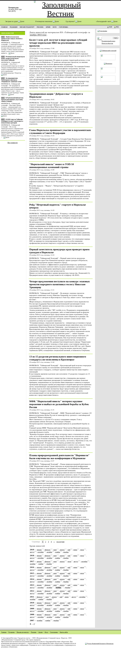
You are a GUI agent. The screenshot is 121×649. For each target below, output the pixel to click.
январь (39, 550)
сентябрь (40, 552)
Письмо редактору (23, 632)
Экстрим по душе (11, 21)
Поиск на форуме (107, 43)
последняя (60, 542)
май (69, 550)
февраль (47, 550)
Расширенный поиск (108, 41)
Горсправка (54, 632)
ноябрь (57, 552)
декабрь (66, 552)
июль (82, 550)
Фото (46, 632)
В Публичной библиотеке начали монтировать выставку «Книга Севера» (12, 99)
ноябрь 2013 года (38, 35)
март (55, 550)
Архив (40, 632)
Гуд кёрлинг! (70, 21)
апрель (62, 550)
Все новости (13, 143)
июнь (75, 550)
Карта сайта (64, 632)
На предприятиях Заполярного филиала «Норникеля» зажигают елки (11, 79)
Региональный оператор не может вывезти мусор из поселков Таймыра (13, 58)
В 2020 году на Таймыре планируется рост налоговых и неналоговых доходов (12, 121)
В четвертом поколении (44, 21)
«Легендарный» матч (103, 21)
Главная (3, 632)
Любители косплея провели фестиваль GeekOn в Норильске (11, 38)
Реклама (33, 632)
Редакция (11, 632)
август (32, 552)
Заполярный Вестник (10, 638)
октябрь (49, 552)
